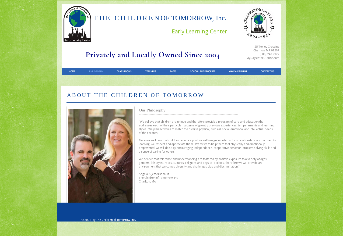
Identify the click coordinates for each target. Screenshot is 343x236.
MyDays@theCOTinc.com (262, 58)
